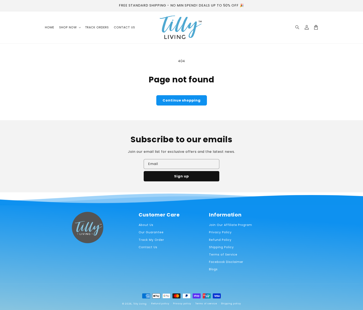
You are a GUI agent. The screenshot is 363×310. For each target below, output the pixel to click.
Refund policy (160, 303)
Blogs (213, 269)
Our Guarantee (151, 232)
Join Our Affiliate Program (230, 225)
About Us (146, 225)
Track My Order (151, 240)
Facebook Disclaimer (226, 262)
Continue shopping (182, 100)
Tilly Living (140, 303)
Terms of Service (223, 254)
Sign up (181, 176)
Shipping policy (231, 303)
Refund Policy (220, 240)
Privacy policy (182, 303)
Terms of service (206, 303)
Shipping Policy (221, 247)
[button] (297, 27)
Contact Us (148, 247)
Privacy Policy (220, 232)
